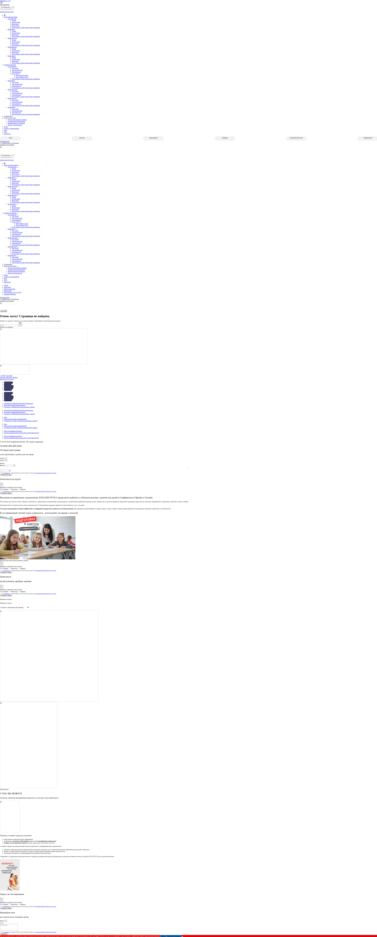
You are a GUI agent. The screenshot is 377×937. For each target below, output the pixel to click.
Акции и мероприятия (11, 277)
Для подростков (17, 218)
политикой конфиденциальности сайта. (45, 473)
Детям (10, 137)
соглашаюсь (7, 473)
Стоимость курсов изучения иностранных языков (20, 421)
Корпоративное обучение (16, 271)
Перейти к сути (5, 1)
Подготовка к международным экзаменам (26, 176)
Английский (12, 167)
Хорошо (163, 936)
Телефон (5, 489)
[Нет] (182, 936)
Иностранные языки (11, 165)
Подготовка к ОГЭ (22, 225)
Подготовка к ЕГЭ (22, 223)
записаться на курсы (7, 160)
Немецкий (11, 177)
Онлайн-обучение (10, 213)
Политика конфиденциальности (14, 405)
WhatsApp (14, 489)
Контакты (7, 282)
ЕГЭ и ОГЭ (16, 174)
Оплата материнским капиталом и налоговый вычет (21, 433)
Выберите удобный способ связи (11, 487)
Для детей (15, 216)
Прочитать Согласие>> (174, 936)
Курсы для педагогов (15, 273)
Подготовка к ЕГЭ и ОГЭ (296, 137)
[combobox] (9, 325)
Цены (6, 275)
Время (2, 465)
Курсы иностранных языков (17, 268)
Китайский (11, 204)
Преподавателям (153, 137)
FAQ (5, 280)
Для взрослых (16, 220)
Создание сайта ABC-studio (11, 446)
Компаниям (225, 137)
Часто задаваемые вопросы (13, 431)
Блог (5, 278)
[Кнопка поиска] (20, 324)
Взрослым (82, 137)
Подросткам (16, 170)
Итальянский (12, 195)
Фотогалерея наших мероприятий (15, 419)
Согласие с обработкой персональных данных (19, 407)
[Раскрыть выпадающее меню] (19, 165)
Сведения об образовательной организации (18, 403)
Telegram (23, 489)
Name (2, 458)
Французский (12, 186)
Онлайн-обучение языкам (16, 270)
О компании (8, 264)
